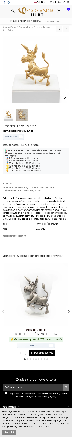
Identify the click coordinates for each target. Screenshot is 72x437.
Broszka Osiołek (36, 330)
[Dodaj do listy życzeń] (32, 325)
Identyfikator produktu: (15, 131)
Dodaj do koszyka (43, 352)
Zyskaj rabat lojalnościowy (37, 21)
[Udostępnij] (4, 183)
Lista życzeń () (60, 2)
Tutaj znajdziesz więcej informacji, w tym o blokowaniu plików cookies (35, 425)
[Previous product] (59, 29)
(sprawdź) (57, 339)
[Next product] (66, 29)
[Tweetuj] (7, 183)
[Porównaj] (36, 325)
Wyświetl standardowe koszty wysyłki (22, 190)
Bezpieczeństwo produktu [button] (14, 236)
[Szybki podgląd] (40, 325)
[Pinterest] (11, 183)
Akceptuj (9, 432)
